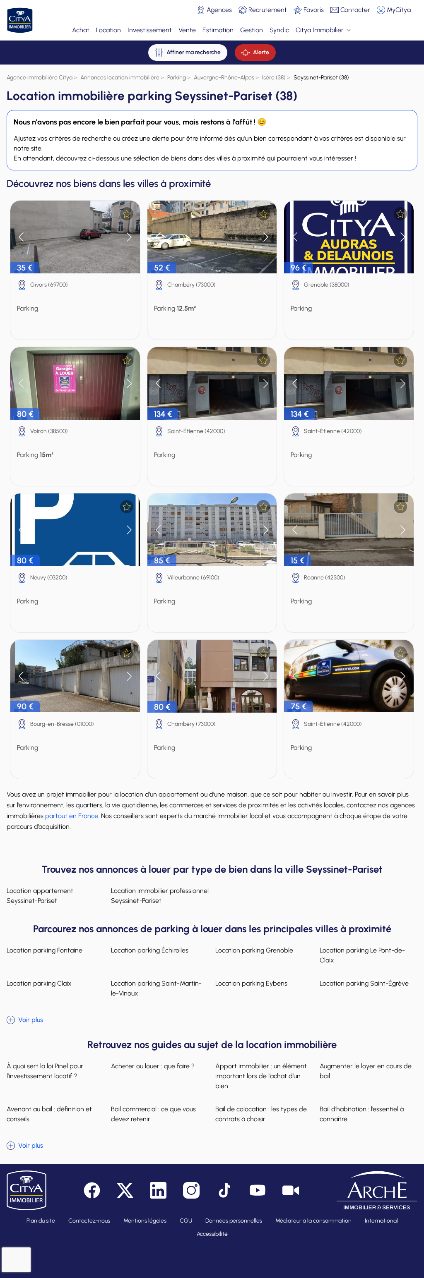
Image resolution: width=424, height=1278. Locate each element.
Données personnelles (233, 1220)
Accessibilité (212, 1233)
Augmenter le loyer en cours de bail (366, 1071)
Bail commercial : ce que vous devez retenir (153, 1114)
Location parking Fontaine (44, 950)
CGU (186, 1220)
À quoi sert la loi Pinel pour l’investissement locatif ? (45, 1071)
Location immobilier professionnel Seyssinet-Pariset (160, 896)
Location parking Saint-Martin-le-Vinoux (156, 988)
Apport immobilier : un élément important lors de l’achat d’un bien (261, 1076)
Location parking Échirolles (149, 950)
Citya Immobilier (320, 30)
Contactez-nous (89, 1220)
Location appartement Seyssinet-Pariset (40, 896)
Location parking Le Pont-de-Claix (362, 955)
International (381, 1220)
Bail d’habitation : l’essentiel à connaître (362, 1114)
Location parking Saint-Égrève (364, 983)
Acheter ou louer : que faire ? (153, 1066)
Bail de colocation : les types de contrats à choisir (261, 1114)
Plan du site (40, 1220)
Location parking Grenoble (254, 950)
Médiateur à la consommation (313, 1220)
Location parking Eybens (251, 983)
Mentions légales (144, 1220)
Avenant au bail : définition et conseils (49, 1114)
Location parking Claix (39, 983)
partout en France (71, 816)
